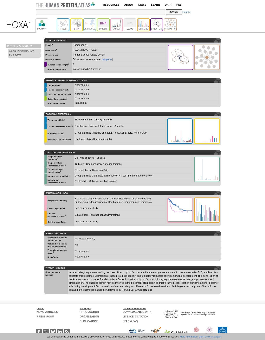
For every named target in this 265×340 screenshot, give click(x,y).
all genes (107, 59)
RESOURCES (111, 5)
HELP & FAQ (130, 321)
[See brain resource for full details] (45, 133)
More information (189, 336)
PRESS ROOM (45, 316)
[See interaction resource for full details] (207, 57)
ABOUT (128, 5)
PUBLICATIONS (89, 321)
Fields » (186, 12)
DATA (168, 5)
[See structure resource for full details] (180, 57)
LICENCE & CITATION (135, 316)
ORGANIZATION (89, 316)
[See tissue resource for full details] (45, 85)
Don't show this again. (210, 336)
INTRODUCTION (89, 311)
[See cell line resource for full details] (45, 215)
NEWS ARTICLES (47, 311)
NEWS (142, 5)
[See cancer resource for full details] (45, 200)
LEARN (155, 5)
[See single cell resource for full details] (45, 94)
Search (174, 12)
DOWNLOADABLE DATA (137, 311)
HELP (179, 5)
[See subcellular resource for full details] (45, 98)
